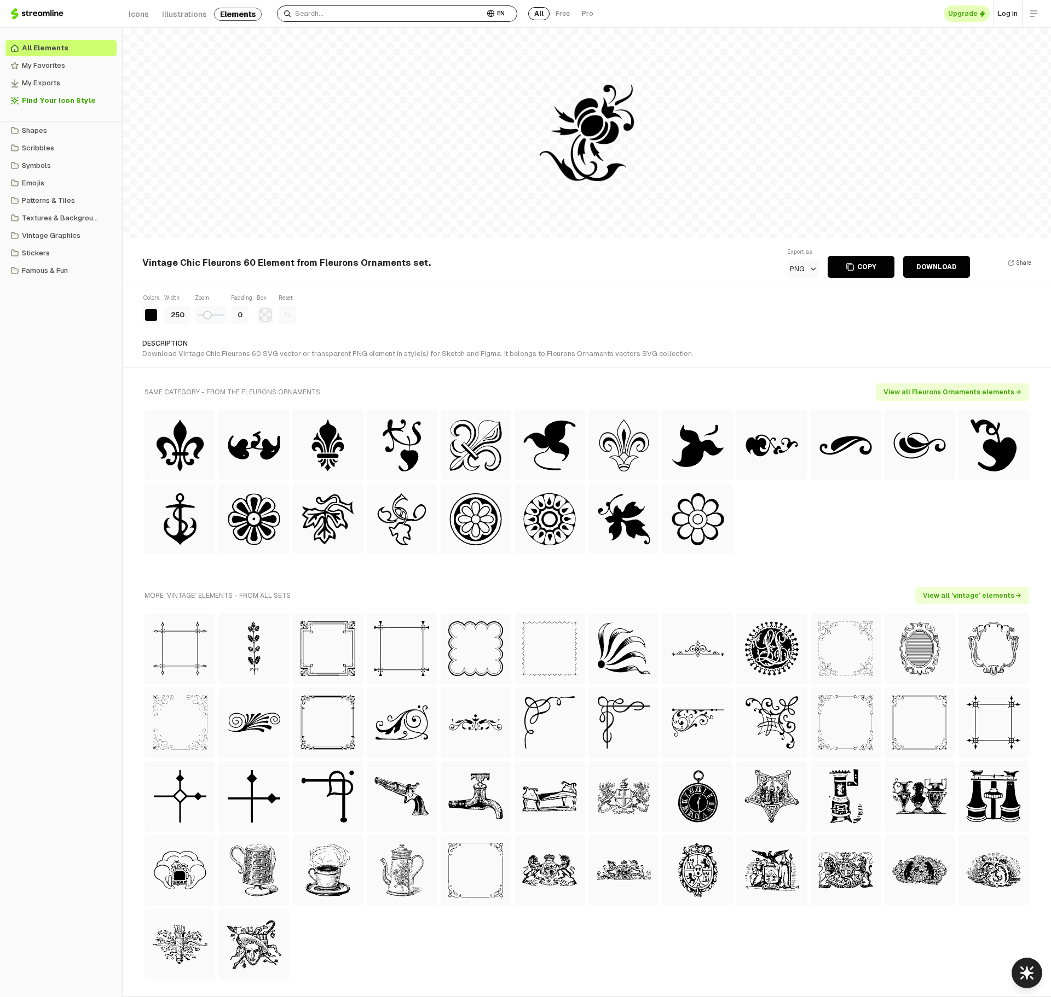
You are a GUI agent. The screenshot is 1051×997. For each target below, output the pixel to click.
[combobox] (380, 13)
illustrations (184, 14)
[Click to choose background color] (265, 315)
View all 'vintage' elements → (972, 595)
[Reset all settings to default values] (287, 315)
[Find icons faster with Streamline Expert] (1027, 973)
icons (139, 14)
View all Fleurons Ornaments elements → (952, 392)
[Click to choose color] (151, 315)
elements (238, 14)
